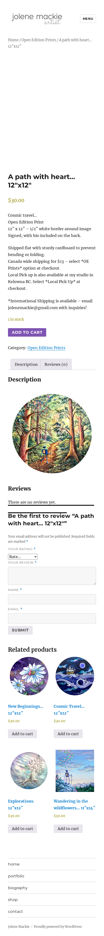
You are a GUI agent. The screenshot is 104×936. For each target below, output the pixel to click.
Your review (22, 563)
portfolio (16, 876)
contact (15, 911)
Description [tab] (26, 364)
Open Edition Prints (39, 40)
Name (15, 590)
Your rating (22, 549)
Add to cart (27, 332)
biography (18, 888)
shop (13, 899)
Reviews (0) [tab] (56, 364)
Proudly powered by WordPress (58, 927)
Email (15, 609)
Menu (88, 19)
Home (13, 40)
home (14, 864)
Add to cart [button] (22, 733)
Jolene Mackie (19, 927)
